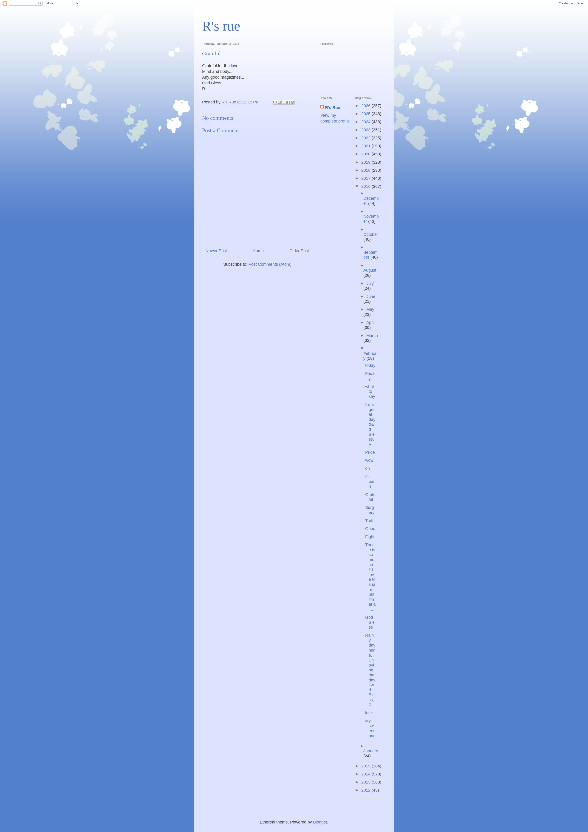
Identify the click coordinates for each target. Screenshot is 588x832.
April (370, 322)
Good (370, 528)
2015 (366, 766)
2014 (366, 774)
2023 (366, 130)
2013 (366, 782)
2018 (366, 170)
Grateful (370, 497)
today (370, 365)
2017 (366, 178)
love (369, 713)
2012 (366, 790)
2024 (366, 122)
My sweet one (370, 728)
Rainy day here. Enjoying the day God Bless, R (370, 670)
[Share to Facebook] (288, 102)
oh (367, 468)
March (372, 335)
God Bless (370, 622)
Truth (370, 520)
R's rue (221, 26)
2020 (366, 154)
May (370, 309)
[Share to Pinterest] (292, 102)
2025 (366, 113)
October (370, 234)
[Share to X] (283, 102)
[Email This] (275, 102)
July (370, 283)
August (369, 270)
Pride (370, 452)
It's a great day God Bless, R (370, 424)
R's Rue (332, 107)
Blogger (320, 822)
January (370, 751)
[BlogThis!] (279, 102)
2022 (366, 138)
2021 (366, 146)
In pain (369, 481)
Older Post (299, 250)
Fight (369, 536)
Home (258, 250)
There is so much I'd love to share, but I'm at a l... (370, 577)
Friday (370, 376)
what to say (370, 391)
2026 (366, 105)
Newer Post (216, 250)
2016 (366, 186)
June (370, 296)
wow (369, 460)
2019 (366, 162)
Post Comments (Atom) (270, 264)
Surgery (369, 510)
